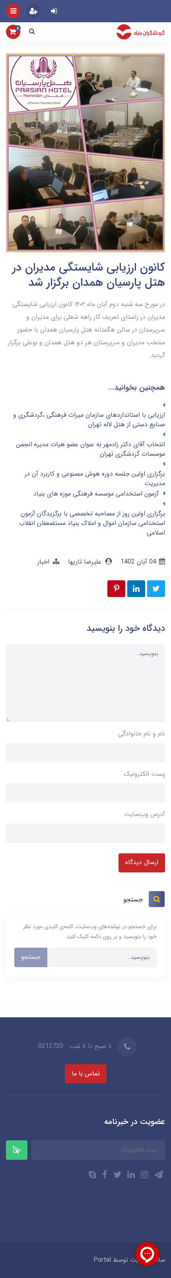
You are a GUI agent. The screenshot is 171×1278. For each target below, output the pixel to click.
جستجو (31, 957)
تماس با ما (86, 1074)
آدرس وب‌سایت (144, 814)
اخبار (43, 562)
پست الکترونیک (144, 774)
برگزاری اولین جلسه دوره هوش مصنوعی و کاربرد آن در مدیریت (95, 478)
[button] (32, 31)
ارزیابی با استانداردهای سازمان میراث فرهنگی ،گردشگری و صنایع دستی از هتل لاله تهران (89, 419)
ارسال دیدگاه (141, 862)
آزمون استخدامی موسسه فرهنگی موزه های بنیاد (96, 494)
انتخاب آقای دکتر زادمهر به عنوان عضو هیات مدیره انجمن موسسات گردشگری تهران (90, 449)
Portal (102, 1260)
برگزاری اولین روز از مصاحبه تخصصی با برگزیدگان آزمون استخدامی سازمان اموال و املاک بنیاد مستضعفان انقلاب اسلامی (92, 523)
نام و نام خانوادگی (141, 734)
